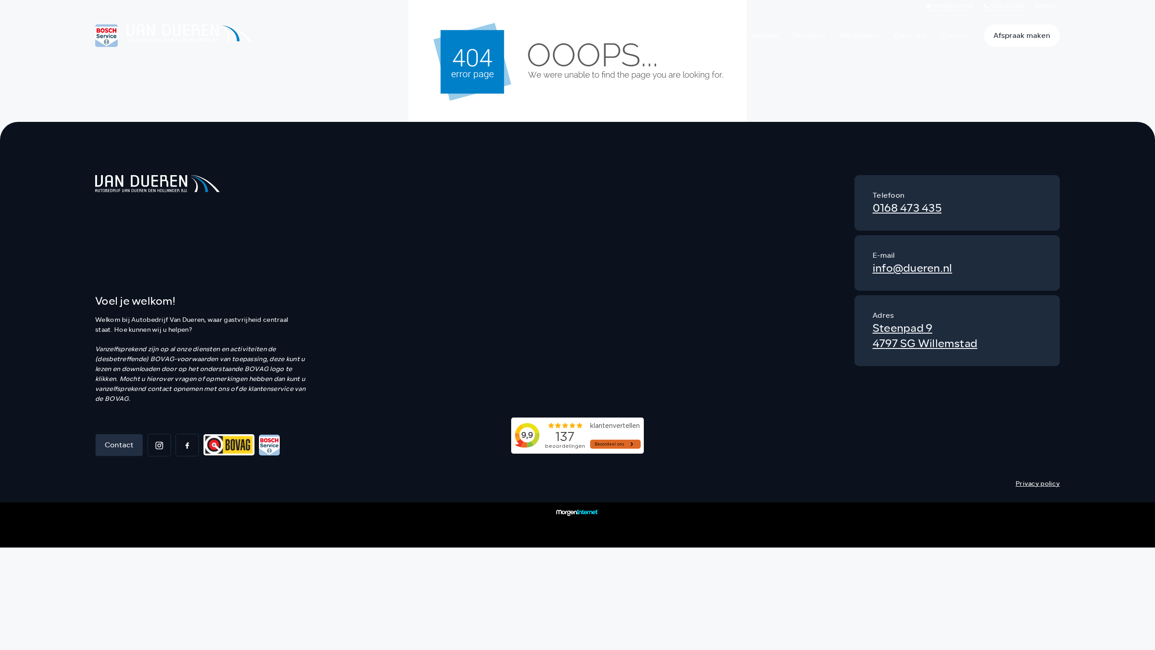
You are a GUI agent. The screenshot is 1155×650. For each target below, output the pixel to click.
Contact (1045, 6)
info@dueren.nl (953, 6)
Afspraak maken (1021, 35)
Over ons (910, 35)
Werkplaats (860, 35)
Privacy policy (1038, 483)
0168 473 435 (1007, 6)
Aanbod (765, 35)
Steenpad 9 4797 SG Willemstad (925, 336)
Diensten (809, 35)
